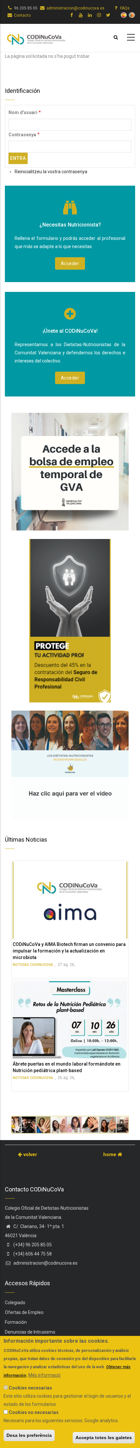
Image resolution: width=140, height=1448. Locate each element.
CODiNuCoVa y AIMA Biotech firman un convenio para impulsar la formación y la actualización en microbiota (69, 951)
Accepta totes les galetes (104, 1437)
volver (29, 1154)
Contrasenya (22, 134)
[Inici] (36, 36)
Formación (16, 1322)
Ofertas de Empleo (24, 1312)
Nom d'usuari (22, 112)
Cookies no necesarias (34, 1412)
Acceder (70, 263)
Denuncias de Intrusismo (30, 1332)
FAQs (125, 8)
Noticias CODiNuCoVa (33, 965)
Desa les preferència (29, 1435)
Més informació (44, 1375)
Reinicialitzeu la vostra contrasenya (51, 171)
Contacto (22, 15)
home (110, 1154)
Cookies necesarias (30, 1387)
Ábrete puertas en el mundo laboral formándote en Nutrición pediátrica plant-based (66, 1067)
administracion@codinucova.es (76, 8)
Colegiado (15, 1302)
